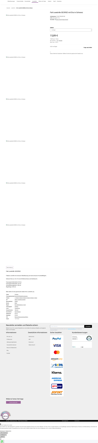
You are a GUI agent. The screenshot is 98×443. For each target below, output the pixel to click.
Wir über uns (9, 336)
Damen (19, 311)
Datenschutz (31, 336)
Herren (16, 311)
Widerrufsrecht (32, 345)
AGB (29, 339)
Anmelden (88, 326)
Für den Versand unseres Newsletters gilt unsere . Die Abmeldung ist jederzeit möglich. (66, 329)
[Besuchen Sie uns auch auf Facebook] (7, 405)
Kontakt (8, 353)
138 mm (16, 310)
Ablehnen (2, 436)
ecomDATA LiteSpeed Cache (86, 420)
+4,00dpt (31, 298)
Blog (7, 350)
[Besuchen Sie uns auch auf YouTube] (7, 407)
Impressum (31, 342)
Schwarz (16, 294)
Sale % (54, 1)
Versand (60, 40)
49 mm (16, 313)
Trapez (16, 308)
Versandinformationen (11, 345)
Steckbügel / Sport (22, 304)
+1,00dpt (35, 298)
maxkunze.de (71, 420)
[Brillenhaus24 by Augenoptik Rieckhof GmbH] (6, 1)
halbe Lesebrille (18, 299)
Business (21, 317)
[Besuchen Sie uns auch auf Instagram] (7, 409)
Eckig (19, 308)
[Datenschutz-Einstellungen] (0, 439)
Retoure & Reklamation (12, 347)
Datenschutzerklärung (72, 328)
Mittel (16, 303)
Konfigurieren (3, 434)
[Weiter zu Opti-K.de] (5, 415)
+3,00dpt (24, 298)
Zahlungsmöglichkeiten (12, 342)
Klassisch (17, 317)
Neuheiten (59, 1)
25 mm (16, 315)
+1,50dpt (16, 298)
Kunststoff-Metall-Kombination (21, 296)
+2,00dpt (20, 298)
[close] (7, 12)
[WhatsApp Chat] (2, 441)
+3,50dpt (28, 298)
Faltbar (16, 301)
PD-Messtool (9, 339)
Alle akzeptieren (4, 432)
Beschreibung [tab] (10, 267)
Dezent (24, 317)
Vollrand (16, 306)
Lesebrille (23, 299)
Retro (27, 317)
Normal (16, 304)
